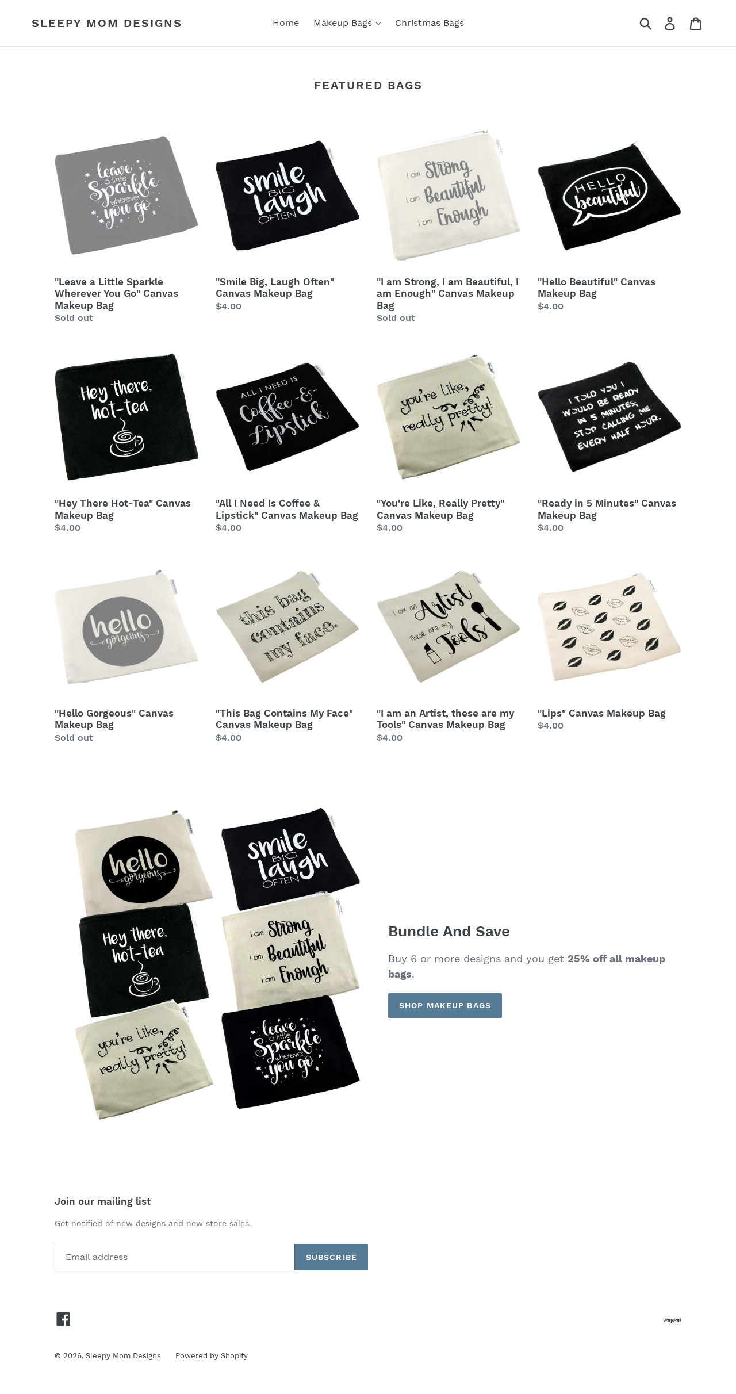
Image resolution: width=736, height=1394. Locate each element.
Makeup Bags (344, 22)
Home (286, 22)
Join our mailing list (103, 1201)
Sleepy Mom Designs (107, 23)
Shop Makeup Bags (445, 1005)
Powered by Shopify (211, 1355)
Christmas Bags (429, 22)
